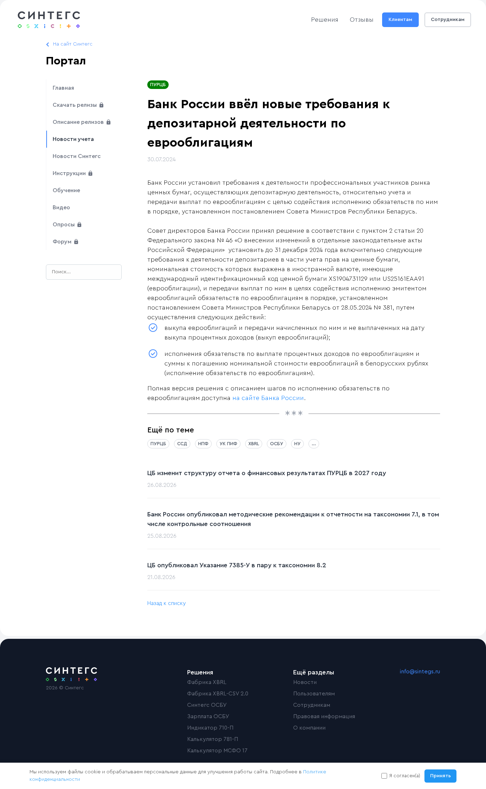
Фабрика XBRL (206, 682)
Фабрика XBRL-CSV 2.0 (217, 693)
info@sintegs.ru (420, 671)
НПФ (203, 443)
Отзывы (362, 19)
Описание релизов (79, 122)
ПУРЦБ (158, 84)
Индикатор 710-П (210, 728)
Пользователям (314, 693)
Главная (63, 88)
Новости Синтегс (77, 156)
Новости (305, 682)
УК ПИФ (228, 443)
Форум (63, 241)
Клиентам (400, 19)
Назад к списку (166, 603)
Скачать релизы (75, 105)
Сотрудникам (448, 19)
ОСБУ (276, 443)
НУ (297, 443)
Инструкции (70, 173)
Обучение (66, 190)
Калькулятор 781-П (212, 739)
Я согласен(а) (404, 775)
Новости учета (73, 139)
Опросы (64, 224)
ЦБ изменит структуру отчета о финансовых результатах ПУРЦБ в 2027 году (266, 473)
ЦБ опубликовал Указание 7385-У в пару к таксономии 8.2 (236, 565)
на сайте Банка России (268, 398)
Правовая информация (324, 716)
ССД (182, 443)
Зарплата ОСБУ (208, 716)
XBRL (253, 443)
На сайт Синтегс (73, 44)
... (314, 443)
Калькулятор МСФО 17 (217, 750)
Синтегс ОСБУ (207, 705)
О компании (309, 728)
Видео (61, 207)
